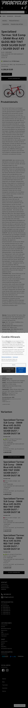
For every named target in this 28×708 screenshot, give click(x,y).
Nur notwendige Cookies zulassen (8, 370)
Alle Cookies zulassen (21, 370)
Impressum (15, 357)
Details (13, 365)
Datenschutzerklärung (7, 357)
